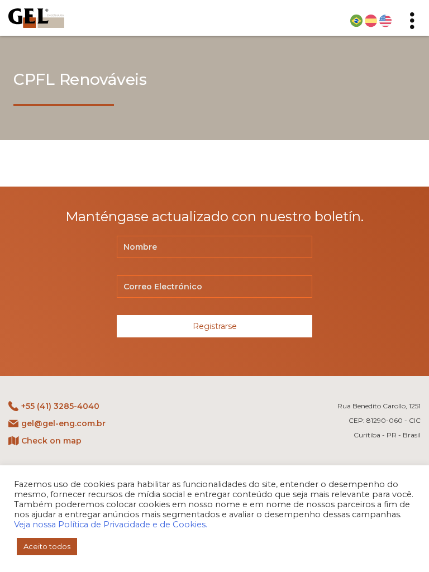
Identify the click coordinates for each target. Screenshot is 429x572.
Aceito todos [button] (46, 546)
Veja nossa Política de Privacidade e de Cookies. (110, 524)
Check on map (51, 441)
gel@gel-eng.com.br (63, 423)
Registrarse (215, 326)
